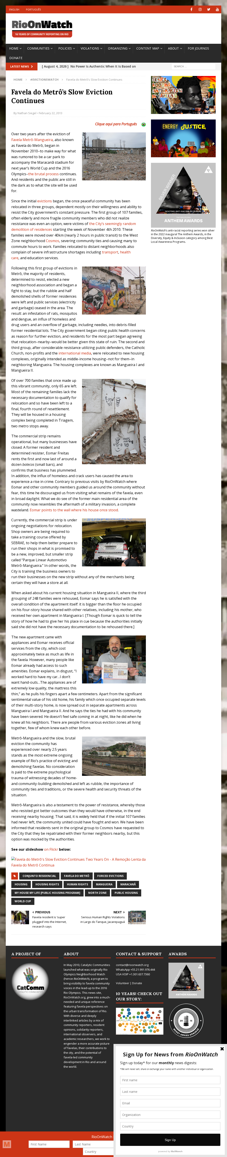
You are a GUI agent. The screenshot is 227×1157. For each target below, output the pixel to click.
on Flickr (51, 849)
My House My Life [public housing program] (47, 893)
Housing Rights (47, 884)
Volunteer (122, 983)
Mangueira (104, 884)
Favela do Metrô (76, 876)
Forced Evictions (110, 876)
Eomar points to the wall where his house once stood (74, 510)
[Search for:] (193, 66)
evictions (44, 201)
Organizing (117, 48)
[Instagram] (200, 9)
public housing (126, 893)
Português (33, 9)
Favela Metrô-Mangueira (32, 139)
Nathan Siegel (27, 113)
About (173, 48)
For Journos (198, 48)
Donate (15, 58)
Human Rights (77, 884)
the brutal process (43, 173)
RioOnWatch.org (74, 997)
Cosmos (52, 240)
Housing (21, 884)
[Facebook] (191, 9)
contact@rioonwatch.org (132, 965)
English (14, 9)
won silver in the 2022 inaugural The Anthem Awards (183, 232)
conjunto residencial (39, 876)
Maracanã (128, 884)
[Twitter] (209, 9)
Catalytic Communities (95, 965)
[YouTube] (217, 9)
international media (75, 353)
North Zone (97, 893)
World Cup (23, 901)
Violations (90, 48)
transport (110, 252)
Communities (38, 48)
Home (13, 48)
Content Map (147, 48)
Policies (65, 48)
